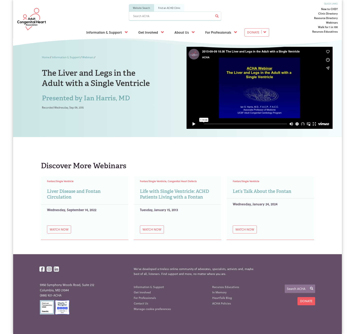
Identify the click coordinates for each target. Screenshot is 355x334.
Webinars (332, 22)
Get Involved (148, 32)
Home (46, 57)
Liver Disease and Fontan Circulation (74, 194)
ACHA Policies (221, 303)
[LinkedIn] (56, 269)
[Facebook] (42, 269)
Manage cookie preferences (152, 309)
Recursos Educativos (325, 31)
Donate (253, 32)
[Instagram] (49, 269)
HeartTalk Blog (222, 298)
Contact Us (141, 303)
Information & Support (104, 32)
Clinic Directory (328, 13)
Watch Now (59, 229)
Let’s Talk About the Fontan (262, 191)
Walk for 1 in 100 (328, 27)
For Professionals (218, 32)
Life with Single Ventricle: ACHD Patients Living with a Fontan (174, 194)
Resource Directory (326, 18)
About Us (182, 32)
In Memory (219, 292)
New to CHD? (329, 9)
